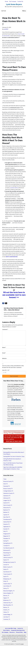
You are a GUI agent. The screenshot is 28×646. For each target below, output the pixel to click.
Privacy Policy (19, 632)
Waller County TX (7, 567)
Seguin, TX (6, 598)
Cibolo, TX (6, 612)
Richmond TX (6, 550)
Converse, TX (6, 619)
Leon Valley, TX (7, 586)
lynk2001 (6, 29)
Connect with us (14, 188)
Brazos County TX (7, 488)
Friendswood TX (7, 519)
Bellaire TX (6, 512)
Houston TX (6, 524)
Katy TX (5, 531)
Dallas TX (5, 569)
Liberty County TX (8, 557)
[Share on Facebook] (3, 303)
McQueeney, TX (7, 579)
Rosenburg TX (7, 553)
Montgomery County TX (9, 562)
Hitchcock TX (6, 498)
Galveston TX (6, 496)
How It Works (6, 630)
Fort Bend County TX (8, 548)
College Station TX (8, 491)
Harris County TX (7, 505)
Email (4, 353)
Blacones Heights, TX (8, 591)
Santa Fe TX (6, 503)
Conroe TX (6, 564)
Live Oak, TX (6, 617)
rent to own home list (11, 256)
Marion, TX (6, 607)
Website (4, 358)
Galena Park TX (7, 522)
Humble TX (6, 529)
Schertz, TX (6, 610)
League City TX (7, 500)
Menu (24, 11)
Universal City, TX (7, 603)
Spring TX (5, 541)
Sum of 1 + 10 (6, 370)
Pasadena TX (6, 538)
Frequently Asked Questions (18, 630)
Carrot (22, 644)
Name (4, 347)
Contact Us (20, 1)
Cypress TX (6, 515)
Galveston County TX (8, 493)
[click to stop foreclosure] (14, 437)
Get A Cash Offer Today (10, 628)
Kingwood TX (6, 534)
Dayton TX (6, 560)
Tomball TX (6, 545)
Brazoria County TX (8, 481)
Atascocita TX (6, 507)
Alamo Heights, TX (8, 593)
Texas (4, 479)
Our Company (12, 1)
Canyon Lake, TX (7, 583)
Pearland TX (6, 486)
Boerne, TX (6, 595)
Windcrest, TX (6, 600)
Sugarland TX (6, 555)
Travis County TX (7, 574)
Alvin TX (5, 484)
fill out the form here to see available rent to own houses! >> (14, 295)
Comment (5, 329)
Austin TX (5, 576)
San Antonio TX (7, 572)
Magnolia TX (6, 536)
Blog (25, 632)
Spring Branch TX (7, 543)
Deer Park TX (6, 517)
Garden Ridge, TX (7, 614)
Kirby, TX (5, 581)
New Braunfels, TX (8, 605)
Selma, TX (6, 588)
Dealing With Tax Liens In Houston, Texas (13, 456)
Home (6, 1)
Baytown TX (6, 510)
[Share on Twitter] (6, 303)
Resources (12, 632)
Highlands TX (6, 526)
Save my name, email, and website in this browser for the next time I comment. (13, 366)
